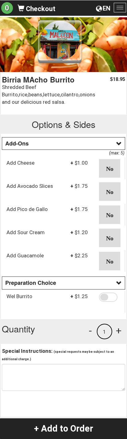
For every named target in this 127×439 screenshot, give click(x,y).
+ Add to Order (63, 428)
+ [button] (118, 330)
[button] (109, 168)
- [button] (90, 330)
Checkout (39, 9)
